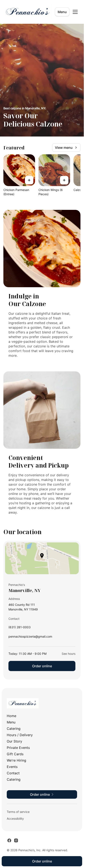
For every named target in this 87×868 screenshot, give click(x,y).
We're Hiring (16, 760)
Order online (42, 666)
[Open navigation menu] (75, 12)
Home (11, 716)
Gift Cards (15, 754)
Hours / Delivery (20, 735)
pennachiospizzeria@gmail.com (30, 637)
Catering (13, 728)
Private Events (18, 747)
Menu (62, 12)
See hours (68, 653)
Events (12, 767)
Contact (13, 773)
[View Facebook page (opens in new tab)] (9, 840)
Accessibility (15, 818)
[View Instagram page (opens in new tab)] (16, 840)
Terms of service (18, 812)
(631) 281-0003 (19, 628)
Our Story (14, 741)
